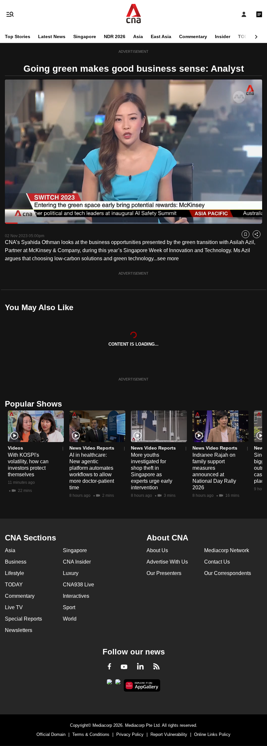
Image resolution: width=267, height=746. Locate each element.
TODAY (246, 36)
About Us (157, 550)
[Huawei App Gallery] (142, 685)
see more (168, 258)
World (70, 619)
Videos (15, 448)
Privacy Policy (130, 734)
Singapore (84, 36)
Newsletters (18, 630)
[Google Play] (109, 683)
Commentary (193, 36)
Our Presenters (164, 573)
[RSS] (156, 667)
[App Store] (117, 683)
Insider (222, 36)
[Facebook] (109, 667)
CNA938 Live (78, 584)
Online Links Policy (212, 734)
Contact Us (217, 562)
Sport (69, 607)
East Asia (161, 36)
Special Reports (23, 619)
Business (15, 562)
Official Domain (50, 734)
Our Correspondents (227, 573)
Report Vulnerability (168, 734)
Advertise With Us (167, 562)
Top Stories (17, 36)
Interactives (76, 596)
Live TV (14, 607)
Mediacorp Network (226, 550)
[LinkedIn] (140, 667)
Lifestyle (14, 573)
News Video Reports (91, 448)
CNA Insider (77, 562)
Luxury (70, 573)
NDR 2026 (114, 36)
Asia (138, 36)
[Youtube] (124, 667)
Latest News (51, 36)
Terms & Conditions (90, 734)
